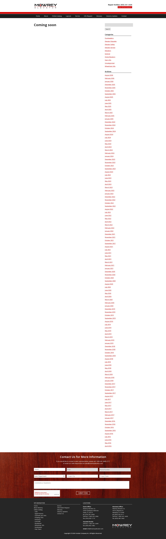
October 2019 (109, 315)
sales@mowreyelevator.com (94, 463)
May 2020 (108, 293)
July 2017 (108, 399)
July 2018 (108, 362)
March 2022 (108, 225)
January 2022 (109, 231)
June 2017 (108, 402)
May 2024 (108, 144)
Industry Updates (111, 16)
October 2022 (109, 203)
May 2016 (108, 443)
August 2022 (109, 209)
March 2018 (108, 374)
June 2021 (108, 253)
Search (108, 29)
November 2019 (110, 312)
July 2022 (108, 212)
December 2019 (110, 309)
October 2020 (109, 278)
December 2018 (110, 346)
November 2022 (110, 200)
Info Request (88, 16)
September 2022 (110, 206)
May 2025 (108, 106)
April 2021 (108, 259)
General (107, 54)
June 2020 (108, 290)
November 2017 (110, 387)
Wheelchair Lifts (110, 66)
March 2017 (108, 412)
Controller (38, 521)
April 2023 (108, 184)
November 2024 (110, 125)
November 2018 (110, 349)
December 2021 (110, 234)
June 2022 (108, 215)
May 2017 (108, 406)
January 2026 (109, 81)
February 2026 (109, 78)
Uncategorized (109, 63)
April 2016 (108, 446)
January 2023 (109, 194)
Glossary (99, 16)
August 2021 (109, 247)
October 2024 (109, 128)
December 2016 (110, 421)
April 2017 (108, 409)
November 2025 (110, 88)
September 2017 (110, 393)
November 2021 (110, 237)
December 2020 (110, 272)
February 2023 (109, 190)
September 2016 (110, 430)
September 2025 (110, 94)
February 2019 (109, 340)
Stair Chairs (38, 529)
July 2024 (108, 138)
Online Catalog (57, 16)
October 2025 (109, 91)
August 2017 (109, 396)
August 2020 (109, 284)
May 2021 (108, 256)
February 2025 (109, 116)
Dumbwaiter (38, 527)
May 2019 (108, 331)
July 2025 (108, 100)
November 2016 (110, 424)
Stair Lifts (108, 60)
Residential (38, 523)
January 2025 (109, 119)
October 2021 (109, 240)
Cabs (36, 511)
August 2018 (109, 359)
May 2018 (108, 368)
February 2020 (109, 303)
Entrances (38, 519)
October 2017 (109, 390)
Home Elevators (110, 57)
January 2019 (109, 343)
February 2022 (109, 228)
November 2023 (110, 162)
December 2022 (110, 197)
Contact (124, 16)
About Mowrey (38, 508)
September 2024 (110, 131)
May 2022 (108, 219)
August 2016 (109, 434)
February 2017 (109, 415)
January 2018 (109, 381)
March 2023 (108, 187)
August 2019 (109, 321)
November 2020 (110, 275)
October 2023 (109, 166)
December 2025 (110, 85)
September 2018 (110, 356)
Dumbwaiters (109, 38)
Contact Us (60, 513)
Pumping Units (39, 517)
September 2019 (110, 318)
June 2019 (108, 328)
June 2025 (108, 103)
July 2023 (108, 175)
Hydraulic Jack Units (40, 515)
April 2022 (108, 222)
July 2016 (108, 437)
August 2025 (109, 97)
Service (77, 16)
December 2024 (110, 122)
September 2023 (110, 169)
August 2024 (109, 134)
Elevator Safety (110, 44)
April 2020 (108, 296)
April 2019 (108, 334)
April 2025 (108, 109)
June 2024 (108, 141)
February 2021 (109, 265)
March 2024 (108, 150)
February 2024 (109, 153)
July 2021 (108, 250)
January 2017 (109, 418)
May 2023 (108, 181)
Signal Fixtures (39, 513)
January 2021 (109, 268)
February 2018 (109, 377)
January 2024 (109, 156)
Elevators (108, 51)
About (46, 16)
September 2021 (110, 243)
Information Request (63, 508)
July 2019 (108, 325)
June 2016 (108, 440)
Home (38, 16)
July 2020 (108, 287)
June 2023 (108, 178)
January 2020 (109, 306)
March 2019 (108, 337)
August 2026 (109, 75)
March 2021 (108, 262)
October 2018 (109, 353)
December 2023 (110, 159)
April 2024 (108, 147)
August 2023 (109, 172)
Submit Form (83, 493)
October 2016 (109, 427)
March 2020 (108, 300)
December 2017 (110, 384)
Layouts (68, 16)
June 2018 (108, 365)
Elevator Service (110, 48)
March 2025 (108, 113)
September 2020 (110, 281)
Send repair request (125, 7)
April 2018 (108, 371)
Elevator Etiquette (110, 41)
